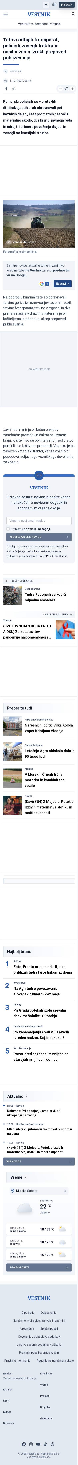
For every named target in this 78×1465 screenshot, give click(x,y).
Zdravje (7, 620)
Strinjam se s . (31, 529)
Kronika (29, 769)
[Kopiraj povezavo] (13, 89)
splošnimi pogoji (39, 529)
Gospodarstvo (32, 589)
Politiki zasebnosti (56, 556)
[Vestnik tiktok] (45, 1444)
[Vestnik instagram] (31, 1444)
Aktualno (15, 1096)
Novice (28, 796)
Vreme (16, 1177)
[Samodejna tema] (46, 5)
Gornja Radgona (34, 745)
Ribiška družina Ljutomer (30, 1124)
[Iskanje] (73, 13)
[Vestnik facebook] (24, 1444)
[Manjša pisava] (60, 88)
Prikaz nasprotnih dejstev (39, 720)
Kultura (17, 961)
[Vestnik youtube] (38, 1444)
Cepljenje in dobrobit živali (28, 1026)
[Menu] (5, 14)
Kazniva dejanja (22, 1048)
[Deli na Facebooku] (6, 89)
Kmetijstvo (19, 983)
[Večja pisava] (72, 88)
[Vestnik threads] (52, 1444)
